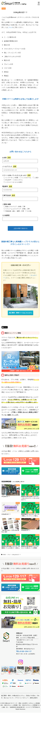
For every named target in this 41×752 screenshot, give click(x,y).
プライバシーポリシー (21, 698)
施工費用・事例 (6, 695)
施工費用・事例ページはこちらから (20, 313)
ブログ (3, 8)
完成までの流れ (30, 695)
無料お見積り (34, 698)
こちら (10, 27)
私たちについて (8, 698)
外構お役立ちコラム (18, 695)
